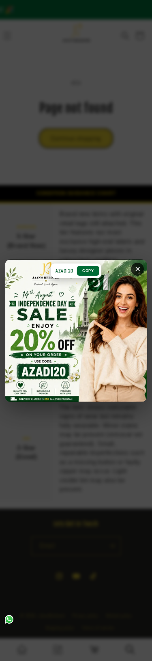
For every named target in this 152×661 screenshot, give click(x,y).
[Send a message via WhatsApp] (9, 619)
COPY (88, 271)
